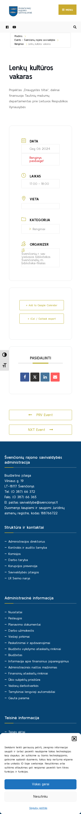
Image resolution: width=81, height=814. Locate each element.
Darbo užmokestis (21, 630)
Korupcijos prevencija (22, 566)
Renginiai (19, 44)
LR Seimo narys (19, 578)
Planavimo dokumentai (24, 624)
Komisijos (14, 554)
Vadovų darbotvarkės (23, 685)
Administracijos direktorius (26, 541)
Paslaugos (15, 618)
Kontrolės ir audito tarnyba (27, 547)
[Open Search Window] (74, 27)
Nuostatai (15, 612)
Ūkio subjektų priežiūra (24, 679)
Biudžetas (15, 655)
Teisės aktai (16, 732)
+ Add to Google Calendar (41, 305)
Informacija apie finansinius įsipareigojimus (38, 661)
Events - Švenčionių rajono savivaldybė (35, 40)
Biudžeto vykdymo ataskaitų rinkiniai (34, 649)
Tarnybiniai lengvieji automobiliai (31, 692)
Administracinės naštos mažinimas (32, 667)
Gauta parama (18, 698)
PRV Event (44, 415)
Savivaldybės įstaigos (23, 572)
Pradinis (18, 36)
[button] (74, 738)
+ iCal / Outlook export (42, 318)
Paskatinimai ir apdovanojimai (29, 643)
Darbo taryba (18, 560)
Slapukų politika (38, 807)
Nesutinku (40, 796)
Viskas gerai (40, 784)
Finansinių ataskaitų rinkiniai (28, 673)
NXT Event (36, 430)
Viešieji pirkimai (19, 636)
